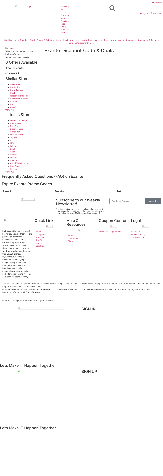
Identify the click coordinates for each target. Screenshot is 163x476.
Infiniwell (14, 146)
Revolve (13, 169)
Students (65, 15)
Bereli (12, 149)
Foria (12, 104)
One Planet (15, 84)
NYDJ (12, 140)
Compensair (15, 123)
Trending (65, 6)
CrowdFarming (17, 90)
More (63, 18)
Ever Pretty (15, 126)
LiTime (13, 143)
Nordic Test (15, 87)
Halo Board (15, 166)
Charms (13, 160)
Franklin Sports (17, 134)
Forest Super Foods (19, 96)
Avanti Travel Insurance (20, 163)
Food (63, 9)
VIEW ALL (9, 110)
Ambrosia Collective (19, 98)
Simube (13, 157)
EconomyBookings (18, 120)
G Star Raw (15, 132)
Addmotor (14, 152)
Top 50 (64, 12)
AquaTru (14, 107)
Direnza (13, 154)
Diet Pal (13, 101)
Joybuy (13, 137)
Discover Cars (16, 129)
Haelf (12, 93)
